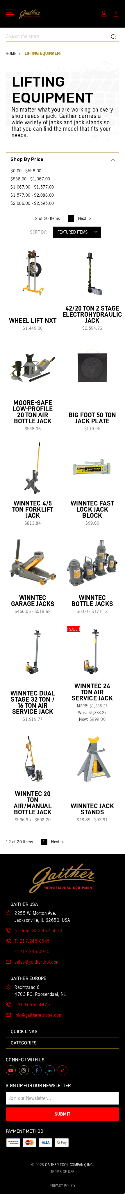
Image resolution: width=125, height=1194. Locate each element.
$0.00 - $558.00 (26, 170)
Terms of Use (63, 1172)
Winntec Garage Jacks (33, 600)
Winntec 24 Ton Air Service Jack (92, 692)
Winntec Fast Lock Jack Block (92, 509)
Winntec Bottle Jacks (92, 600)
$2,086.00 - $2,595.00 (32, 203)
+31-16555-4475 (32, 1004)
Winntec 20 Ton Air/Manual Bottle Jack (33, 802)
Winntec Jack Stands (92, 809)
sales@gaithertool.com (37, 962)
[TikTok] (62, 1070)
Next (82, 218)
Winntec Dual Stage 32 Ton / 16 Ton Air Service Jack (32, 702)
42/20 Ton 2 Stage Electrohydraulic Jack (92, 314)
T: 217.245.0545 (32, 941)
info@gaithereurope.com (39, 1015)
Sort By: (38, 232)
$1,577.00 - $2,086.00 (32, 195)
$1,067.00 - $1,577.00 (32, 187)
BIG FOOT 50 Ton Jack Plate (92, 418)
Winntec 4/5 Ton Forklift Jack (32, 509)
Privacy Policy (62, 1186)
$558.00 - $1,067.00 (30, 179)
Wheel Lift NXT (33, 320)
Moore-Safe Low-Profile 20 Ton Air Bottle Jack (33, 411)
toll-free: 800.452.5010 (39, 930)
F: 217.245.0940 (32, 951)
